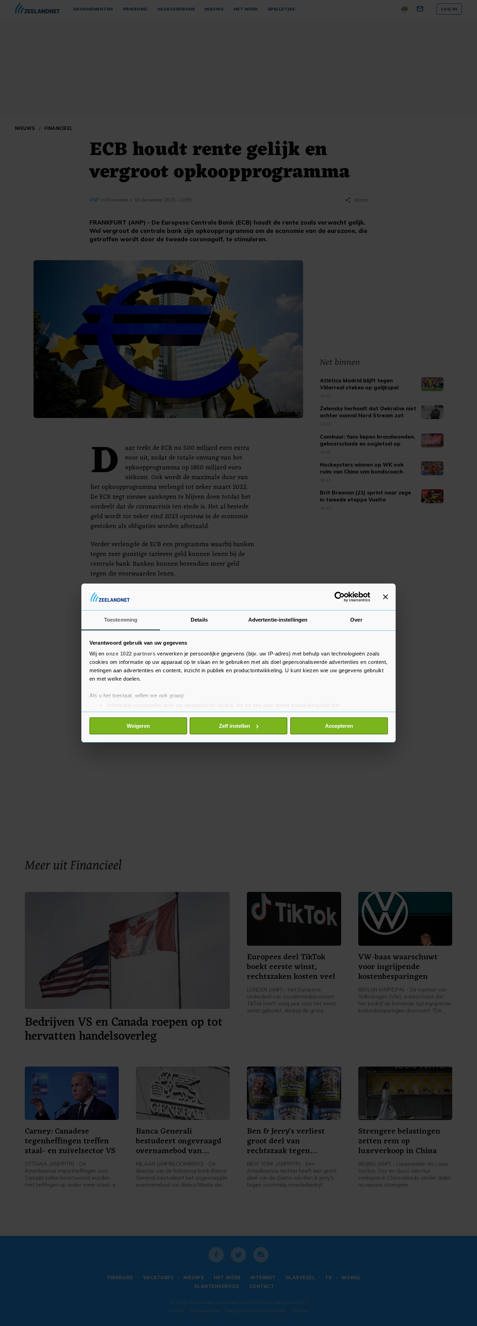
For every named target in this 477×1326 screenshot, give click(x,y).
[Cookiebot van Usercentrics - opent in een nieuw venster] (339, 597)
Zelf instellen (234, 726)
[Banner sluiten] (385, 596)
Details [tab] (199, 620)
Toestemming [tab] (120, 620)
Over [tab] (356, 620)
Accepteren (339, 726)
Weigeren (138, 726)
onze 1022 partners (130, 654)
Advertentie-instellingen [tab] (277, 620)
